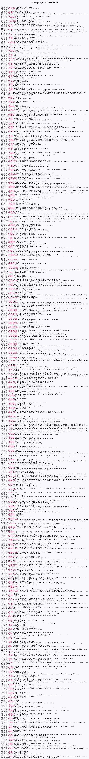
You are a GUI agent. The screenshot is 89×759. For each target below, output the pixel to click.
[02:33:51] (4, 104)
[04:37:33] (4, 229)
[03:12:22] (4, 128)
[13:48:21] (4, 536)
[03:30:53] (4, 169)
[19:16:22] (4, 625)
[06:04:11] (4, 365)
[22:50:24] (4, 738)
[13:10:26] (4, 470)
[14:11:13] (4, 577)
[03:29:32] (4, 157)
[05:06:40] (4, 317)
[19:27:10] (4, 664)
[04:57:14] (4, 281)
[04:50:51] (4, 259)
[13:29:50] (4, 517)
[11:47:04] (4, 402)
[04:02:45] (4, 207)
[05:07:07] (4, 319)
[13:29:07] (4, 506)
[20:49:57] (4, 710)
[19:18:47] (4, 645)
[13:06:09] (4, 445)
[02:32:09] (4, 91)
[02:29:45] (4, 68)
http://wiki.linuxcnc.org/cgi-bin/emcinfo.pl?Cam (34, 160)
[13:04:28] (4, 444)
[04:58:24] (4, 288)
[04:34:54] (4, 226)
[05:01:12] (4, 298)
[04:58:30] (4, 289)
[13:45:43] (4, 531)
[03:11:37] (4, 125)
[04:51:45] (4, 266)
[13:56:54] (4, 553)
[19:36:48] (4, 687)
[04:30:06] (4, 216)
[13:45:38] (4, 529)
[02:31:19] (4, 84)
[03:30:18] (4, 161)
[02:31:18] (4, 83)
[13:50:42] (4, 542)
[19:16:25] (4, 627)
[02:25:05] (4, 50)
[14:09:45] (4, 572)
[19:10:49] (4, 611)
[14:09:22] (4, 570)
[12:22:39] (4, 433)
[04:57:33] (4, 284)
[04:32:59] (4, 223)
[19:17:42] (4, 637)
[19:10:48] (4, 610)
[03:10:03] (4, 118)
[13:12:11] (4, 483)
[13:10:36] (4, 472)
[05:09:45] (4, 336)
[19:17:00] (4, 632)
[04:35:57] (4, 228)
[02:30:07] (4, 74)
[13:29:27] (4, 512)
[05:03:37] (4, 306)
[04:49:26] (4, 251)
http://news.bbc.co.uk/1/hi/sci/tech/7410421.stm (39, 615)
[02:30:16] (4, 75)
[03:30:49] (4, 168)
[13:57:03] (4, 555)
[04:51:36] (4, 264)
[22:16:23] (4, 719)
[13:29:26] (4, 510)
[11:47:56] (4, 410)
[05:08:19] (4, 328)
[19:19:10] (4, 647)
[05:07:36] (4, 323)
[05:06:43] (4, 318)
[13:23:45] (4, 505)
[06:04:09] (4, 362)
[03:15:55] (4, 142)
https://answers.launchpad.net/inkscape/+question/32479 (19, 742)
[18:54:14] (4, 603)
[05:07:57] (4, 326)
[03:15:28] (4, 139)
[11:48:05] (4, 411)
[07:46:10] (4, 366)
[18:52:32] (4, 599)
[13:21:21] (4, 502)
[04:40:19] (4, 230)
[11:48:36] (4, 417)
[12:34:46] (4, 438)
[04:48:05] (4, 245)
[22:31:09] (4, 722)
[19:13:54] (4, 615)
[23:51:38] (4, 756)
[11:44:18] (4, 382)
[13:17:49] (4, 496)
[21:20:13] (4, 713)
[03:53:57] (4, 194)
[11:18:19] (4, 374)
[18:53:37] (4, 600)
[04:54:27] (4, 275)
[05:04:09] (4, 308)
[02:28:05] (4, 63)
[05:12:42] (4, 348)
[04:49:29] (4, 253)
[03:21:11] (4, 149)
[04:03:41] (4, 211)
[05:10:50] (4, 343)
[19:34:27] (4, 676)
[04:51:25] (4, 263)
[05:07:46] (4, 325)
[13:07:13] (4, 450)
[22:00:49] (4, 717)
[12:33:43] (4, 437)
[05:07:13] (4, 321)
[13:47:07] (4, 535)
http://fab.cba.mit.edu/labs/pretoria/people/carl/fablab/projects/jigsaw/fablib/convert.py (32, 746)
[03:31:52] (4, 174)
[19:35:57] (4, 681)
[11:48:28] (4, 416)
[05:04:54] (4, 311)
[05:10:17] (4, 339)
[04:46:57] (4, 238)
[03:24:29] (4, 152)
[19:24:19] (4, 654)
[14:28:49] (4, 587)
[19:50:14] (4, 695)
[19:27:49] (4, 670)
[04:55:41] (4, 279)
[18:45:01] (4, 595)
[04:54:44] (4, 276)
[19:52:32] (4, 697)
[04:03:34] (4, 209)
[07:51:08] (4, 368)
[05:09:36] (4, 335)
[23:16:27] (4, 751)
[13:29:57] (4, 518)
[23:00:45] (4, 744)
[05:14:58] (4, 357)
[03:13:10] (4, 135)
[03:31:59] (4, 177)
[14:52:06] (4, 594)
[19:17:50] (4, 641)
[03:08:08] (4, 110)
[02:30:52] (4, 79)
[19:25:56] (4, 659)
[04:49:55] (4, 255)
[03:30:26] (4, 164)
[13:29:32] (4, 515)
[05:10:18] (4, 342)
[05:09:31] (4, 334)
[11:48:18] (4, 412)
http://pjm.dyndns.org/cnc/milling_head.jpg (27, 629)
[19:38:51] (4, 691)
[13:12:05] (4, 481)
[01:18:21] (4, 9)
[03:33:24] (4, 179)
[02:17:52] (4, 32)
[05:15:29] (4, 359)
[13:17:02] (4, 489)
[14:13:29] (4, 579)
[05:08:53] (4, 332)
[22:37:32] (4, 726)
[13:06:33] (4, 446)
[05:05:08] (4, 313)
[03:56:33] (4, 202)
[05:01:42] (4, 301)
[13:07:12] (4, 449)
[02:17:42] (4, 29)
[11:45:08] (4, 390)
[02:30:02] (4, 72)
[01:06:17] (4, 8)
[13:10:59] (4, 474)
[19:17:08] (4, 633)
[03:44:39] (4, 182)
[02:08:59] (4, 13)
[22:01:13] (4, 718)
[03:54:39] (4, 195)
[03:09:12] (4, 114)
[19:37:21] (4, 688)
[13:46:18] (4, 534)
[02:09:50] (4, 17)
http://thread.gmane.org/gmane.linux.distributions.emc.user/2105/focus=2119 (42, 600)
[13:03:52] (4, 442)
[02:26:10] (4, 57)
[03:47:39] (4, 187)
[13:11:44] (4, 479)
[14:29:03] (4, 589)
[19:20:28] (4, 649)
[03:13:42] (4, 136)
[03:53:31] (4, 192)
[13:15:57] (4, 487)
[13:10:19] (4, 468)
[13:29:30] (4, 514)
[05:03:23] (4, 304)
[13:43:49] (4, 527)
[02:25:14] (4, 51)
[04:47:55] (4, 243)
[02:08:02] (4, 12)
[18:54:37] (4, 604)
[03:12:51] (4, 131)
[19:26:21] (4, 661)
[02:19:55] (4, 40)
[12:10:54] (4, 424)
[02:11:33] (4, 21)
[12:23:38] (4, 434)
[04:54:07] (4, 272)
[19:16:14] (4, 624)
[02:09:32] (4, 16)
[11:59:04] (4, 421)
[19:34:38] (4, 678)
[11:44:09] (4, 381)
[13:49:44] (4, 540)
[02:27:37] (4, 62)
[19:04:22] (4, 606)
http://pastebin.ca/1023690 (47, 378)
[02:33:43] (4, 102)
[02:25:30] (4, 55)
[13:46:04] (4, 532)
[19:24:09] (4, 653)
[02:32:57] (4, 98)
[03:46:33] (4, 185)
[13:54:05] (4, 547)
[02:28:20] (4, 64)
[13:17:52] (4, 498)
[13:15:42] (4, 485)
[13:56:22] (4, 551)
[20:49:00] (4, 704)
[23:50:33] (4, 755)
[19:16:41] (4, 630)
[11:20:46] (4, 378)
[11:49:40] (4, 420)
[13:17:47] (4, 495)
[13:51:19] (4, 544)
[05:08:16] (4, 327)
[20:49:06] (4, 705)
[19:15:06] (4, 616)
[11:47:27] (4, 403)
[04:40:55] (4, 233)
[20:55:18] (4, 712)
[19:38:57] (4, 692)
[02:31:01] (4, 80)
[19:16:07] (4, 623)
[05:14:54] (4, 355)
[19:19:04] (4, 646)
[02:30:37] (4, 77)
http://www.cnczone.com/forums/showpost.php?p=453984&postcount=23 (40, 421)
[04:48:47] (4, 247)
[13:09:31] (4, 461)
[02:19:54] (4, 38)
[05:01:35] (4, 300)
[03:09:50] (4, 117)
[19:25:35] (4, 658)
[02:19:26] (4, 37)
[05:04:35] (4, 310)
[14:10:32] (4, 574)
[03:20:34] (4, 148)
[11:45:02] (4, 389)
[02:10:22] (4, 20)
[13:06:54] (4, 447)
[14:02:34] (4, 566)
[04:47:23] (4, 241)
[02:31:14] (4, 81)
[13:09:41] (4, 463)
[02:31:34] (4, 87)
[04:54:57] (4, 277)
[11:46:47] (4, 400)
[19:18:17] (4, 644)
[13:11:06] (4, 476)
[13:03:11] (4, 441)
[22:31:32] (4, 725)
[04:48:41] (4, 246)
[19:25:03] (4, 655)
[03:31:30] (4, 173)
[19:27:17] (4, 666)
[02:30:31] (4, 76)
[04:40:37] (4, 232)
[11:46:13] (4, 393)
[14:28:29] (4, 585)
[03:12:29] (4, 130)
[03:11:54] (4, 126)
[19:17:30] (4, 636)
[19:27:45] (4, 667)
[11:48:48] (4, 419)
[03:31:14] (4, 172)
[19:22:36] (4, 651)
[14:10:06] (4, 573)
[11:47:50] (4, 407)
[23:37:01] (4, 752)
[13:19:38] (4, 501)
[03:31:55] (4, 176)
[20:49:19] (4, 706)
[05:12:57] (4, 349)
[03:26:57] (4, 153)
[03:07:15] (4, 109)
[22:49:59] (4, 735)
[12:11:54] (4, 428)
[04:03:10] (4, 208)
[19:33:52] (4, 674)
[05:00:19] (4, 297)
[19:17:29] (4, 634)
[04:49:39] (4, 254)
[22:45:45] (4, 730)
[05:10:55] (4, 345)
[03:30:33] (4, 165)
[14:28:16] (4, 583)
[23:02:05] (4, 747)
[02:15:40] (4, 24)
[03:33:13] (4, 178)
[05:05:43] (4, 314)
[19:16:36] (4, 628)
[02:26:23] (4, 58)
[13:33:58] (4, 519)
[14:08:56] (4, 569)
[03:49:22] (4, 191)
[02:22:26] (4, 49)
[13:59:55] (4, 565)
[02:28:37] (4, 66)
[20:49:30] (4, 709)
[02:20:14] (4, 41)
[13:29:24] (4, 508)
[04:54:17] (4, 274)
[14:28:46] (4, 586)
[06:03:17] (4, 360)
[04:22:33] (4, 213)
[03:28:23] (4, 156)
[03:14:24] (4, 138)
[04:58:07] (4, 287)
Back (2, 6)
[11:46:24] (4, 395)
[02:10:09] (4, 19)
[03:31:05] (4, 170)
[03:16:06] (4, 143)
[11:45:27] (4, 391)
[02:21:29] (4, 45)
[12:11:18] (4, 427)
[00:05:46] (4, 7)
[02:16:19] (4, 25)
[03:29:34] (4, 160)
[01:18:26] (4, 11)
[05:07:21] (4, 322)
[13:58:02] (4, 557)
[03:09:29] (4, 115)
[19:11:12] (4, 612)
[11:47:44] (4, 406)
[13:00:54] (4, 440)
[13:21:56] (4, 504)
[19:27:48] (4, 668)
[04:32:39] (4, 221)
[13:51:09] (4, 543)
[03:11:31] (4, 123)
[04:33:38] (4, 225)
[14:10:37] (4, 576)
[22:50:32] (4, 739)
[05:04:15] (4, 309)
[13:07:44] (4, 451)
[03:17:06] (4, 147)
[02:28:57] (4, 67)
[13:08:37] (4, 455)
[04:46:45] (4, 237)
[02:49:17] (4, 105)
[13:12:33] (4, 484)
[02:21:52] (4, 47)
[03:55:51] (4, 196)
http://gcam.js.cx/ (22, 147)
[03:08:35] (4, 113)
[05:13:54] (4, 352)
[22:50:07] (4, 736)
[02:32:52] (4, 96)
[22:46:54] (4, 731)
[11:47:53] (4, 408)
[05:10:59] (4, 347)
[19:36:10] (4, 684)
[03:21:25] (4, 151)
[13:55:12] (4, 548)
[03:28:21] (4, 155)
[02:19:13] (4, 36)
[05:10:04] (4, 338)
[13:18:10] (4, 500)
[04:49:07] (4, 250)
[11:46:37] (4, 398)
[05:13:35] (4, 351)
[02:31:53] (4, 89)
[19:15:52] (4, 620)
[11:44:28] (4, 385)
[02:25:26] (4, 54)
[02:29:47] (4, 70)
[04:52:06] (4, 267)
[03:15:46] (4, 140)
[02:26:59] (4, 60)
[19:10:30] (4, 607)
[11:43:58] (4, 379)
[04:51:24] (4, 262)
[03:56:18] (4, 199)
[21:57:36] (4, 714)
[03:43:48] (4, 181)
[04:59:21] (4, 293)
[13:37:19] (4, 526)
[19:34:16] (4, 675)
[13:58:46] (4, 559)
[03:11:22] (4, 121)
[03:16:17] (4, 145)
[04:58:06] (4, 285)
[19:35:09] (4, 680)
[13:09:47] (4, 464)
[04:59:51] (4, 294)
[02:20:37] (4, 42)
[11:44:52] (4, 387)
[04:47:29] (4, 242)
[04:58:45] (4, 292)
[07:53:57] (4, 370)
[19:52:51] (4, 698)
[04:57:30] (4, 283)
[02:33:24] (4, 101)
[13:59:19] (4, 561)
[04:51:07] (4, 260)
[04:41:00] (4, 234)
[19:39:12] (4, 693)
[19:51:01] (4, 696)
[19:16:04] (4, 621)
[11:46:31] (4, 396)
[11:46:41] (4, 399)
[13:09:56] (4, 467)
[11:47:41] (4, 404)
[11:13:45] (4, 372)
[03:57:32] (4, 204)
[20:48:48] (4, 702)
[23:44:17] (4, 753)
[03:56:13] (4, 198)
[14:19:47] (4, 582)
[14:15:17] (4, 581)
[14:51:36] (4, 591)
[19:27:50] (4, 671)
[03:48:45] (4, 190)
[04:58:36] (4, 291)
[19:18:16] (4, 642)
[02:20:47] (4, 43)
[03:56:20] (4, 200)
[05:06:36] (4, 315)
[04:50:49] (4, 257)
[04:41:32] (4, 236)
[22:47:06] (4, 732)
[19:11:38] (4, 613)
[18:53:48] (4, 602)
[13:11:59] (4, 480)
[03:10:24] (4, 119)
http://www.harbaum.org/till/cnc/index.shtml (29, 604)
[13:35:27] (4, 523)
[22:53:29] (4, 740)
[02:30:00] (4, 71)
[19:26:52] (4, 662)
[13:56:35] (4, 552)
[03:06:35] (4, 106)
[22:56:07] (4, 743)
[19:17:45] (4, 638)
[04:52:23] (4, 268)
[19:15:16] (4, 619)
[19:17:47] (4, 640)
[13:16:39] (4, 488)
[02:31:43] (4, 88)
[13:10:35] (4, 471)
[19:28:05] (4, 672)
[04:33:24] (4, 224)
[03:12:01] (4, 127)
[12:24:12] (4, 436)
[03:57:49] (4, 206)
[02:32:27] (4, 92)
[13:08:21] (4, 453)
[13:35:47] (4, 525)
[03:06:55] (4, 108)
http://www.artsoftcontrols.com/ (24, 651)
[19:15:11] (4, 617)
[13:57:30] (4, 556)
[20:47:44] (4, 700)
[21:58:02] (4, 715)
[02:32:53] (4, 97)
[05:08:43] (4, 331)
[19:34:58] (4, 679)
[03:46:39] (4, 186)
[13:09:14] (4, 459)
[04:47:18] (4, 240)
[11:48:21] (4, 413)
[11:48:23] (4, 415)
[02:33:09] (4, 100)
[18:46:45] (4, 598)
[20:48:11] (4, 701)
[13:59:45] (4, 564)
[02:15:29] (4, 23)
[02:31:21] (4, 85)
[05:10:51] (4, 344)
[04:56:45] (4, 280)
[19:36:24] (4, 685)
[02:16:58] (4, 26)
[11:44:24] (4, 383)
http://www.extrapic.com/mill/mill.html (33, 740)
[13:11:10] (4, 478)
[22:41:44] (4, 727)
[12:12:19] (4, 430)
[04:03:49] (4, 212)
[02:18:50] (4, 34)
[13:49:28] (4, 539)
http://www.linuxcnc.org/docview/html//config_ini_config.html (44, 393)
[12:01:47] (4, 423)
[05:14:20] (4, 353)
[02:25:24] (4, 53)
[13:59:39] (4, 562)
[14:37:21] (4, 590)
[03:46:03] (4, 183)
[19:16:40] (4, 629)
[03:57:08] (4, 203)
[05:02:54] (4, 302)
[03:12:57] (4, 134)
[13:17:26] (4, 491)
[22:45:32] (4, 729)
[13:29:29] (4, 513)
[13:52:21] (4, 546)
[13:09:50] (4, 466)
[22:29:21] (4, 721)
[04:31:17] (4, 219)
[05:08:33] (4, 330)
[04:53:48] (4, 270)
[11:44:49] (4, 386)
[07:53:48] (4, 369)
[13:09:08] (4, 457)
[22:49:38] (4, 734)
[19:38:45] (4, 689)
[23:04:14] (4, 748)
